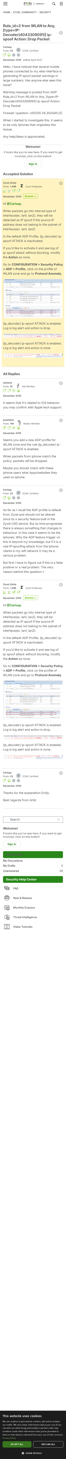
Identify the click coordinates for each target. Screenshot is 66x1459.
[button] (61, 33)
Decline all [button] (48, 1444)
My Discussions (13, 860)
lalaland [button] (7, 382)
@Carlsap (14, 203)
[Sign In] (61, 3)
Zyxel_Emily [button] (9, 182)
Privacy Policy (9, 1438)
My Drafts (33, 865)
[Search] (54, 3)
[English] (33, 3)
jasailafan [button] (8, 420)
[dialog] (33, 1435)
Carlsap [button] (7, 47)
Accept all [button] (17, 1444)
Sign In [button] (33, 164)
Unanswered (33, 871)
